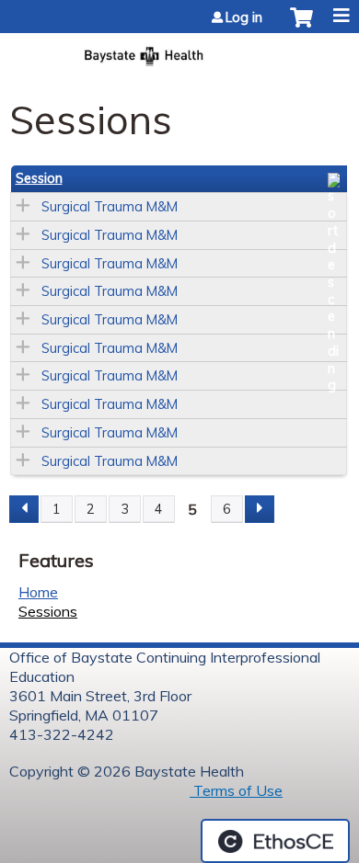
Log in (244, 17)
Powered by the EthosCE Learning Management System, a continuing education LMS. (275, 841)
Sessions (47, 611)
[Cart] (301, 26)
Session (39, 178)
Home (38, 592)
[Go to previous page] (24, 509)
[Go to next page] (259, 509)
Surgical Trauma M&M (109, 207)
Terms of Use (236, 790)
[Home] (179, 50)
